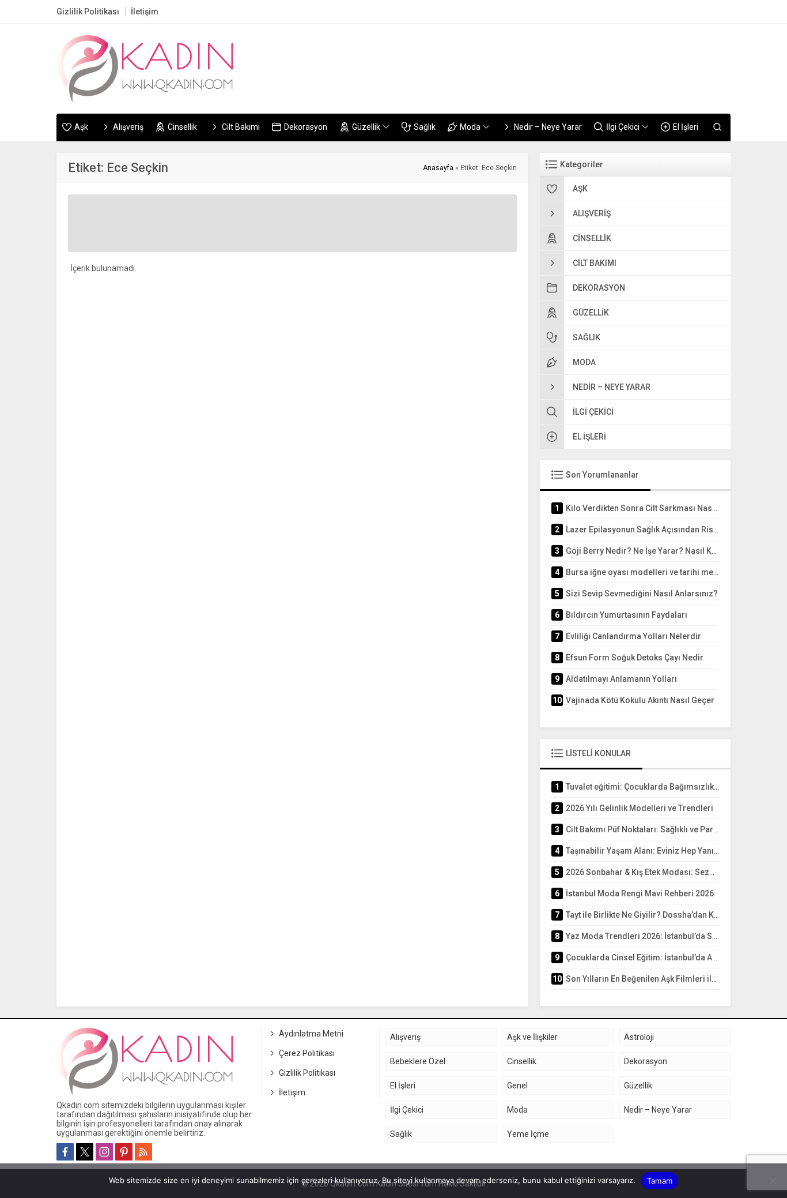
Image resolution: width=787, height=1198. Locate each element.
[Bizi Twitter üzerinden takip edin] (84, 1152)
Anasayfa (438, 168)
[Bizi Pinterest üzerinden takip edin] (124, 1152)
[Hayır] (772, 1180)
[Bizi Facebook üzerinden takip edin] (65, 1152)
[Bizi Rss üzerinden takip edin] (143, 1152)
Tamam (659, 1180)
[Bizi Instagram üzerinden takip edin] (104, 1152)
